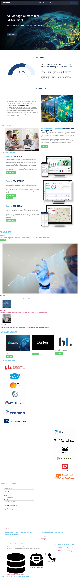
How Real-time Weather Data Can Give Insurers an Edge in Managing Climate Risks (18, 298)
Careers (65, 2)
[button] (45, 2)
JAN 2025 (3, 295)
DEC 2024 (3, 310)
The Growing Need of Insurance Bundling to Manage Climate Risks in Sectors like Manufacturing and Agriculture (24, 327)
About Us (39, 2)
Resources (59, 2)
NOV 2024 (3, 324)
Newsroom (52, 2)
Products (45, 2)
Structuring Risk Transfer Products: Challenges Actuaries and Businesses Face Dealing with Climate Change (23, 312)
